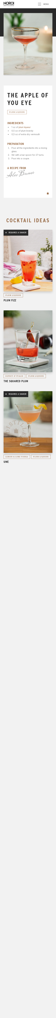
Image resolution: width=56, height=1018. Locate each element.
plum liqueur (25, 127)
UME (6, 462)
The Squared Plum (16, 381)
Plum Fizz (10, 300)
